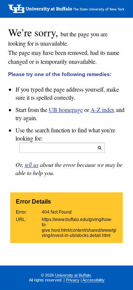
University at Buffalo (73, 275)
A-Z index (103, 109)
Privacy (72, 280)
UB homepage (66, 109)
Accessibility (93, 280)
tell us (31, 164)
